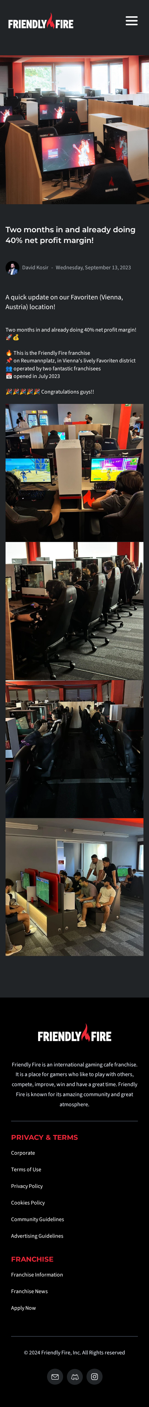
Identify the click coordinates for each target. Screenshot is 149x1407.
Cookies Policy (28, 1203)
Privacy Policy (27, 1186)
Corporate (23, 1153)
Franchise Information (37, 1275)
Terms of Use (26, 1169)
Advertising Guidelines (37, 1236)
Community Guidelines (37, 1219)
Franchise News (29, 1291)
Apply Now (23, 1308)
